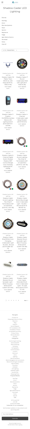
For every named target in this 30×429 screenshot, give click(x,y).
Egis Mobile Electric (8, 37)
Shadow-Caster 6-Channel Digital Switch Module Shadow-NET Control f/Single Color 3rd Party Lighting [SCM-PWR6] (8, 162)
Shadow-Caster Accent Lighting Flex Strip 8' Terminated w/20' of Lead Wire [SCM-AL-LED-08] (8, 202)
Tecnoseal (4, 39)
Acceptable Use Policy (15, 331)
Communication (15, 349)
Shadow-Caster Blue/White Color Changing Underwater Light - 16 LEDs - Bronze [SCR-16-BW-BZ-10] (8, 243)
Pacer (3, 27)
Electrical (15, 353)
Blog (15, 322)
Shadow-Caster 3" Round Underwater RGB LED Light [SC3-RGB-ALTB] (22, 80)
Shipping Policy (15, 374)
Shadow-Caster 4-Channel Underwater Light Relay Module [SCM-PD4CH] (22, 118)
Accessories (15, 372)
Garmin (4, 30)
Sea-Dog (4, 20)
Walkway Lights (15, 370)
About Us (15, 321)
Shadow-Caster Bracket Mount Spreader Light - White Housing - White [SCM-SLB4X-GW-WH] (8, 282)
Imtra (15, 355)
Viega (3, 34)
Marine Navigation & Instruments (15, 360)
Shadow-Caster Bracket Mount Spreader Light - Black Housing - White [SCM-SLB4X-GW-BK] (22, 242)
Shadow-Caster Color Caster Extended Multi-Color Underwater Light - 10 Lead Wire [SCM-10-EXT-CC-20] (22, 283)
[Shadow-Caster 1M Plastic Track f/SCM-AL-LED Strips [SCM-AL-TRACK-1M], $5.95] (8, 63)
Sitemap (15, 336)
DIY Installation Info (15, 328)
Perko (3, 42)
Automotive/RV (15, 342)
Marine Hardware (15, 358)
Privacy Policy (15, 333)
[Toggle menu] (2, 2)
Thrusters (15, 365)
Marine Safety (15, 363)
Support (15, 324)
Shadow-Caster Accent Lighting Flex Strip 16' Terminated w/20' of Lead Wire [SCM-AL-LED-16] (22, 160)
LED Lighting (15, 369)
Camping (15, 346)
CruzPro (15, 351)
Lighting (15, 356)
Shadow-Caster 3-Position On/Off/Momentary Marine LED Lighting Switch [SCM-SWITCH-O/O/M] (8, 120)
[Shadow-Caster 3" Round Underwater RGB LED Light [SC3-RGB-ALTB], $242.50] (22, 63)
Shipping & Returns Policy (15, 319)
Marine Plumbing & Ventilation (15, 362)
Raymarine (5, 32)
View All (4, 44)
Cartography (15, 348)
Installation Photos (15, 329)
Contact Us (15, 317)
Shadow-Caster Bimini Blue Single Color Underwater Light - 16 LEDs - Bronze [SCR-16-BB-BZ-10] (22, 202)
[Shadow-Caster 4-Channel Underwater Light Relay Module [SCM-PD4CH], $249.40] (22, 101)
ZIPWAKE (15, 367)
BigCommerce (17, 423)
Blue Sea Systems (7, 25)
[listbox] (12, 50)
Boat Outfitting (15, 344)
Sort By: (4, 50)
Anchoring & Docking (15, 341)
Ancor (3, 23)
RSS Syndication (15, 335)
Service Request (15, 326)
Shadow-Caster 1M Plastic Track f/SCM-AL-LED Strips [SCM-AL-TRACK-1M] (8, 80)
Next (25, 300)
